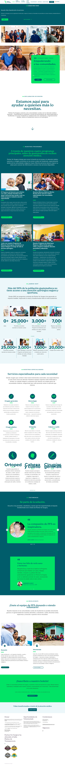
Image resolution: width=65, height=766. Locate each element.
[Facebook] (43, 730)
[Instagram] (44, 730)
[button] (7, 529)
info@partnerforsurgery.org (33, 726)
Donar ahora (32, 709)
